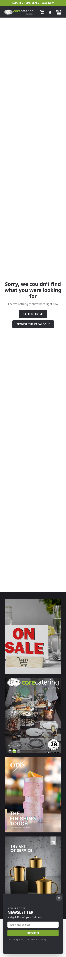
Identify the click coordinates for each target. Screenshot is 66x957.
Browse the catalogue (33, 324)
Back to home (33, 314)
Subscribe (33, 933)
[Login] (50, 12)
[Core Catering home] (19, 12)
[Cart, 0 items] (42, 12)
